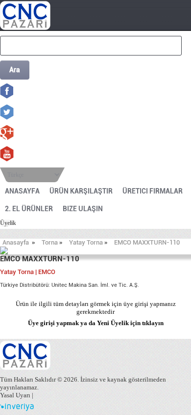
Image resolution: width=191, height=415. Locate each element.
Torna (50, 242)
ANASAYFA (22, 191)
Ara (14, 70)
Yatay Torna (86, 242)
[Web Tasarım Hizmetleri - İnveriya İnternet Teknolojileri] (17, 409)
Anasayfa (15, 242)
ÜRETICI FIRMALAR (152, 191)
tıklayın (153, 323)
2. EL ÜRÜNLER (29, 209)
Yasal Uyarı (15, 395)
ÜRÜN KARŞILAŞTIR (81, 191)
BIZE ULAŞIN (83, 209)
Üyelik (8, 223)
